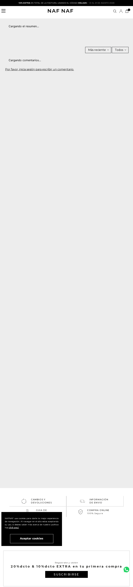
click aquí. (14, 527)
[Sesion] (121, 11)
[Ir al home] (60, 11)
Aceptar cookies (31, 538)
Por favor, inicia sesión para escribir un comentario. (39, 69)
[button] (4, 11)
